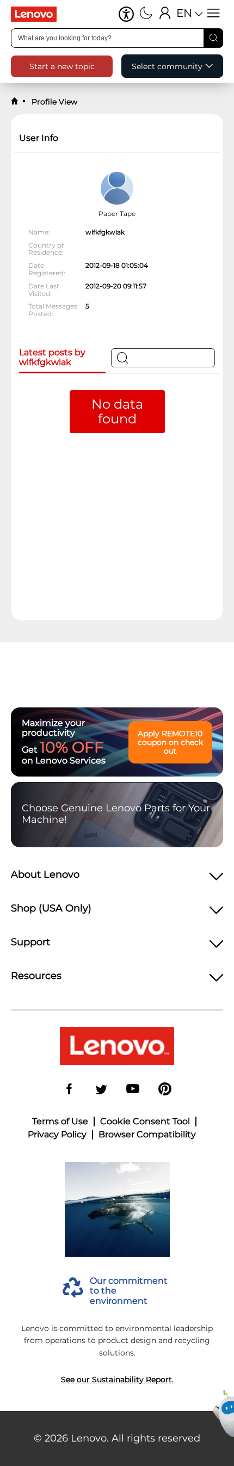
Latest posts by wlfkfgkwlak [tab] (52, 357)
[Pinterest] (164, 1090)
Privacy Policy (57, 1134)
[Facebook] (69, 1090)
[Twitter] (101, 1090)
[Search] (213, 38)
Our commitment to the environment (129, 1291)
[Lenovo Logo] (38, 14)
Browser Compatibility (147, 1134)
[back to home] (15, 101)
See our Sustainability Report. (117, 1379)
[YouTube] (132, 1090)
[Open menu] (213, 14)
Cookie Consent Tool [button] (145, 1121)
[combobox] (117, 38)
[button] (126, 14)
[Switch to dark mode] (146, 14)
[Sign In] (165, 14)
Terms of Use (60, 1121)
